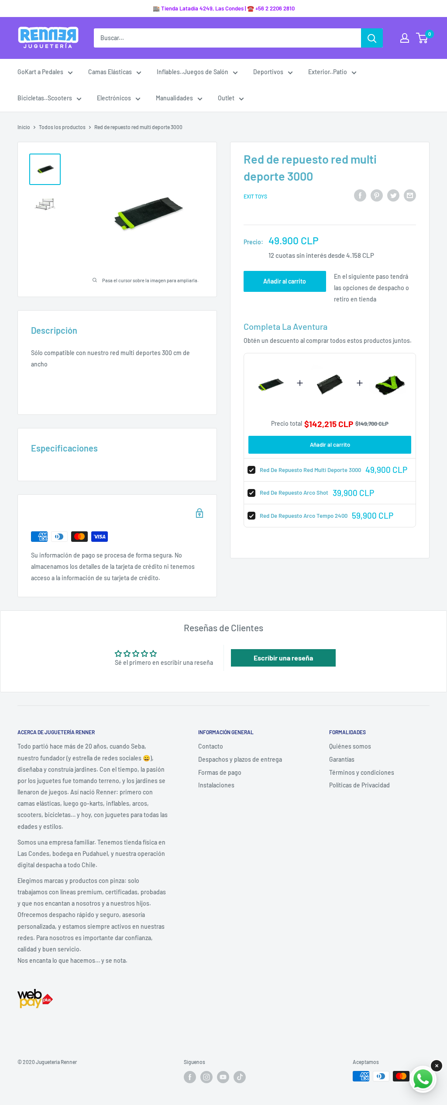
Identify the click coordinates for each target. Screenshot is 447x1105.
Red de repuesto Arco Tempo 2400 (303, 515)
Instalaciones (216, 785)
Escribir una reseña (283, 657)
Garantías (341, 759)
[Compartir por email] (410, 195)
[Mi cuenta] (404, 38)
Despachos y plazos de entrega (240, 759)
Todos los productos (62, 127)
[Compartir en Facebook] (360, 195)
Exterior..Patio (327, 71)
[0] (422, 38)
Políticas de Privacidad (359, 785)
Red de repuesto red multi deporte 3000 (310, 469)
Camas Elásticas (110, 71)
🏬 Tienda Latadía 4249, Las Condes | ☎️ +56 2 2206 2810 (224, 8)
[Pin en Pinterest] (377, 195)
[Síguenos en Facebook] (190, 1077)
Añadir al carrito (284, 281)
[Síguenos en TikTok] (240, 1077)
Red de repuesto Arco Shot (294, 492)
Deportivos (268, 71)
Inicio (23, 127)
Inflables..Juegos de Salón (192, 71)
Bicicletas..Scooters (44, 98)
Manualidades (174, 98)
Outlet (226, 98)
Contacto (210, 746)
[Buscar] (372, 38)
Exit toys (255, 196)
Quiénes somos (350, 746)
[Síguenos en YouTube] (223, 1077)
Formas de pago (219, 772)
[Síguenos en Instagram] (206, 1077)
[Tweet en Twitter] (393, 195)
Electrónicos (114, 98)
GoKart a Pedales (40, 71)
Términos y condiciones (361, 772)
